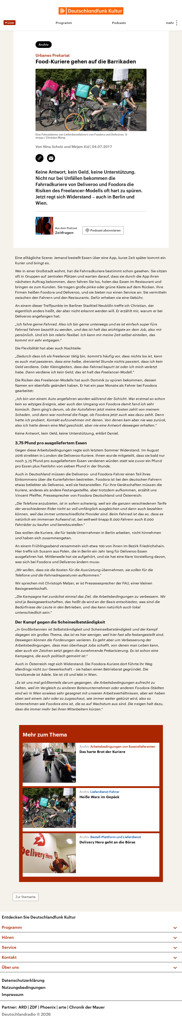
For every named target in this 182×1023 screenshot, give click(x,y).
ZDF (34, 1007)
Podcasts (119, 23)
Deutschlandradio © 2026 (26, 1014)
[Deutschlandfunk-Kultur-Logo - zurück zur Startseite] (91, 10)
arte (63, 1007)
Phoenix (49, 1007)
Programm (64, 23)
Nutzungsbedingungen (24, 987)
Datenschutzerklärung (23, 980)
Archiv (44, 44)
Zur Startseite (26, 897)
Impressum (13, 994)
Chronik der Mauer (87, 1007)
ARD (23, 1007)
